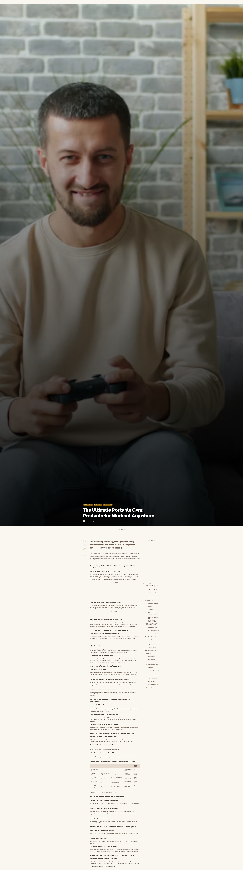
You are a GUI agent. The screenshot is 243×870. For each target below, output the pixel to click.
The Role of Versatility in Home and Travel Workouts (153, 593)
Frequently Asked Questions (151, 686)
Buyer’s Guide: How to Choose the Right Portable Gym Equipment (152, 663)
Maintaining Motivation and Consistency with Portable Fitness (152, 674)
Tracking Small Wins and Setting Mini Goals (153, 680)
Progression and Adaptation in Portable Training (154, 634)
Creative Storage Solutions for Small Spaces (153, 640)
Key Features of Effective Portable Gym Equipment (153, 590)
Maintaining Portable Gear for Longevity (153, 643)
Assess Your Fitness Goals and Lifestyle (153, 666)
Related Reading (151, 687)
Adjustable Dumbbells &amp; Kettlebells (153, 605)
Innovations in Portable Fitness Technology (151, 612)
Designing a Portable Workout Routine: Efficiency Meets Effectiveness (151, 624)
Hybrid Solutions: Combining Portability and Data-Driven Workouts (153, 617)
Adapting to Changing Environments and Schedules (153, 683)
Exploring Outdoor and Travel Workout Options (154, 659)
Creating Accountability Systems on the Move (152, 677)
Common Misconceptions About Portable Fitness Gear (153, 596)
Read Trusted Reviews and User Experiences (153, 671)
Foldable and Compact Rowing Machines (152, 608)
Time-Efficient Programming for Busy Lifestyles (153, 631)
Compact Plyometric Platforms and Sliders (152, 621)
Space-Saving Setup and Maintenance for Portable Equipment (152, 637)
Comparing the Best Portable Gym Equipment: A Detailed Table (152, 649)
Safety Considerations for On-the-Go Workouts (153, 646)
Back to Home (88, 2)
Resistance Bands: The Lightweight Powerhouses (153, 602)
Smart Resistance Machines (153, 614)
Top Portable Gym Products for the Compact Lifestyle (152, 599)
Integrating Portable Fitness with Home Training (151, 652)
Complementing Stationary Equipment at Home (153, 655)
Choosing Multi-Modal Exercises (152, 628)
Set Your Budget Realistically (153, 669)
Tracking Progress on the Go (153, 661)
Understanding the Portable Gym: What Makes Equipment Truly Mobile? (152, 587)
